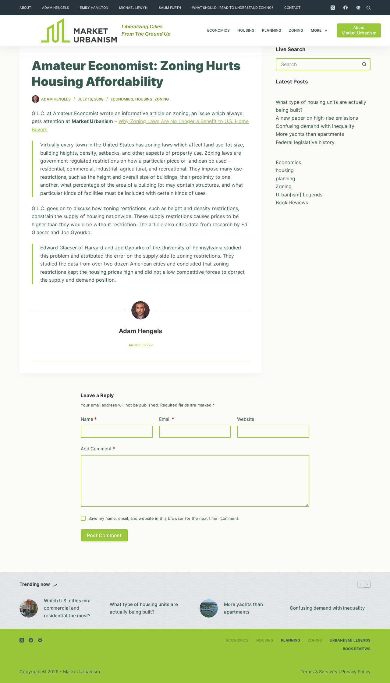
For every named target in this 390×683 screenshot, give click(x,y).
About (25, 7)
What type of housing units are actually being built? (144, 608)
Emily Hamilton (94, 7)
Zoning (296, 30)
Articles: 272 (141, 345)
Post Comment (104, 535)
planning (271, 30)
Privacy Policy (355, 671)
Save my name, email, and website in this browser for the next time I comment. (163, 518)
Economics (218, 30)
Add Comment (98, 449)
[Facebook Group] (358, 7)
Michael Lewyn (133, 7)
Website (245, 419)
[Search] (368, 8)
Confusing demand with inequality (315, 126)
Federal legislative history (305, 142)
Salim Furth (170, 7)
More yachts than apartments (310, 134)
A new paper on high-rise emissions (317, 118)
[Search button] (364, 64)
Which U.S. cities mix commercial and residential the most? (67, 608)
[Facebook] (345, 7)
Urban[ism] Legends (299, 195)
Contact (292, 7)
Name (89, 419)
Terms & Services (319, 671)
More (316, 30)
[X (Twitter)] (333, 7)
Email (166, 419)
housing (245, 30)
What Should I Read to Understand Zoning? (232, 7)
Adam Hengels (55, 7)
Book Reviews (292, 202)
